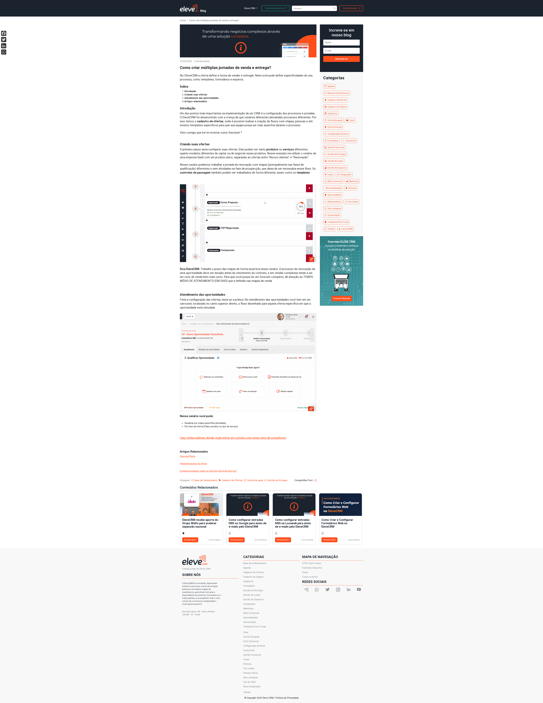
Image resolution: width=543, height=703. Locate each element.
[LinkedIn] (4, 46)
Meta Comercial (335, 181)
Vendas (331, 229)
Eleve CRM (250, 8)
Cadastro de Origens (337, 107)
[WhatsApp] (4, 52)
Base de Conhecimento (338, 93)
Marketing (353, 181)
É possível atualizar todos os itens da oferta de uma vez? (208, 471)
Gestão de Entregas (337, 154)
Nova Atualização (333, 188)
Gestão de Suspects (337, 168)
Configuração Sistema (338, 134)
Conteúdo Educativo (312, 567)
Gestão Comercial (336, 147)
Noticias (352, 188)
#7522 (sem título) (311, 563)
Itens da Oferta (187, 456)
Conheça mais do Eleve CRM (196, 568)
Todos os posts (310, 577)
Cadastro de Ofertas (337, 100)
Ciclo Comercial (335, 127)
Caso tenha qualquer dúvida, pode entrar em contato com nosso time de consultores (233, 437)
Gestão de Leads (335, 161)
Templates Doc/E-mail (338, 222)
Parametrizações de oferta (193, 463)
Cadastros (332, 113)
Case (351, 120)
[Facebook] (4, 33)
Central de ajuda (335, 120)
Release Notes (334, 202)
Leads (330, 174)
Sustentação (334, 215)
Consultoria (350, 140)
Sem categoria (334, 208)
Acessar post (190, 540)
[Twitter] (4, 39)
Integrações (345, 174)
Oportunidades (334, 195)
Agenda (331, 86)
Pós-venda (353, 202)
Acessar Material (341, 298)
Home (183, 20)
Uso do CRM (347, 229)
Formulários (333, 140)
